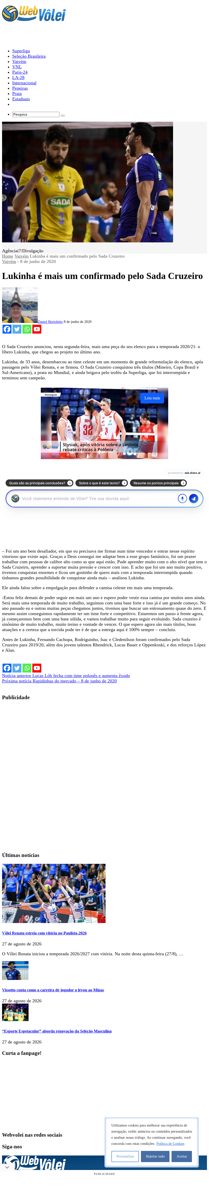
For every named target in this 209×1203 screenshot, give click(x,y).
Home (7, 256)
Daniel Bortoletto (50, 322)
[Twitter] (16, 329)
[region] (151, 1142)
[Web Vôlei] (34, 19)
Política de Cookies (170, 1144)
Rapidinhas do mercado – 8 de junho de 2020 (59, 680)
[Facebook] (7, 329)
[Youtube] (36, 329)
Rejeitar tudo (155, 1156)
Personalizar (125, 1156)
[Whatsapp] (26, 329)
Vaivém (22, 256)
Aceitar (182, 1156)
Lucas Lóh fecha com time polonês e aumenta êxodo (66, 675)
